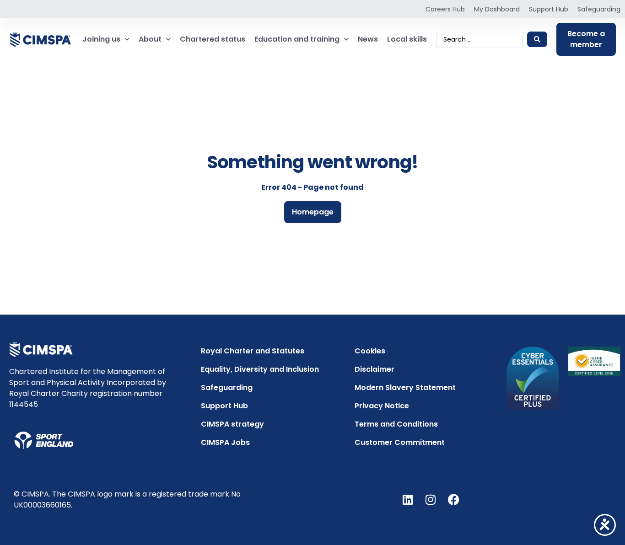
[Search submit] (537, 39)
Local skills (407, 39)
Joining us (101, 39)
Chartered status (212, 39)
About (150, 39)
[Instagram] (430, 499)
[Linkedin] (407, 499)
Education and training (296, 39)
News (368, 39)
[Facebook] (453, 499)
